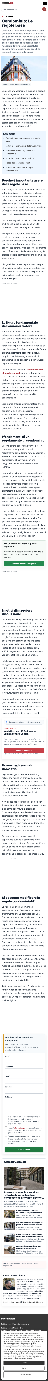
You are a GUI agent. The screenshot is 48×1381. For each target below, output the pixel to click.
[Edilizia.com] (7, 3)
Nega (24, 1368)
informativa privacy (21, 1128)
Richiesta (9, 1097)
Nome (7, 1056)
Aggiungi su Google (24, 750)
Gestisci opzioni (25, 1375)
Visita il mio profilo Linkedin (32, 1302)
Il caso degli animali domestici (18, 163)
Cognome (9, 1066)
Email (7, 1076)
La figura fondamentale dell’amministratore (24, 146)
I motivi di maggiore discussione (19, 158)
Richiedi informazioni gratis (24, 564)
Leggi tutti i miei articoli (12, 1302)
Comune (8, 1086)
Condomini (8, 16)
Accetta (24, 1363)
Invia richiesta (24, 1149)
